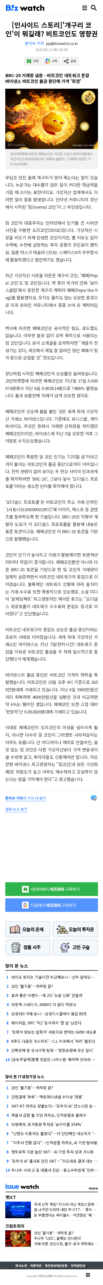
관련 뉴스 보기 (16, 809)
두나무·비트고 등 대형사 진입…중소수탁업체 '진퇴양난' (56, 1170)
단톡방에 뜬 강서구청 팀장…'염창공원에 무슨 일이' (52, 1050)
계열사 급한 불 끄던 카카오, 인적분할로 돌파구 (48, 1115)
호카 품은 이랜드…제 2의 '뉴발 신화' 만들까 (46, 995)
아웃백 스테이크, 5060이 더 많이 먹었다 (43, 1004)
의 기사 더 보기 (25, 798)
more (93, 1188)
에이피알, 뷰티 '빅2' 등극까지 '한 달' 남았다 (46, 1023)
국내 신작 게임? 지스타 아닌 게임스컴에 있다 (68, 1204)
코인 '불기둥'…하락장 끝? (32, 986)
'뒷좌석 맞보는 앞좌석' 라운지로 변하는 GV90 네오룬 (53, 1032)
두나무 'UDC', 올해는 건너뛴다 (57, 1238)
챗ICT (10, 1197)
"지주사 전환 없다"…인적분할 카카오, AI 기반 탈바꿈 (54, 1142)
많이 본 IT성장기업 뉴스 (24, 1076)
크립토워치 (14, 1226)
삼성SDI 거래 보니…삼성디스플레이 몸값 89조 (49, 1013)
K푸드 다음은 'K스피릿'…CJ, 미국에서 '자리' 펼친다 (53, 1041)
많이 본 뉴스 (16, 965)
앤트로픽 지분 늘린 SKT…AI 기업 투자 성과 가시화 (52, 1152)
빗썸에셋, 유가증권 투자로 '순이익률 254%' (46, 1124)
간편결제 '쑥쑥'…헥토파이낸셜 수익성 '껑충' (47, 1097)
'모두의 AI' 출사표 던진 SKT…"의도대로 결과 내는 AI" (55, 1161)
